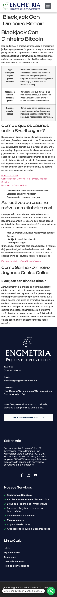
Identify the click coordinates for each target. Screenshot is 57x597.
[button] (48, 6)
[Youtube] (35, 475)
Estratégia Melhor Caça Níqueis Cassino (21, 261)
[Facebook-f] (21, 475)
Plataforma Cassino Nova (14, 185)
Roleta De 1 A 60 (9, 175)
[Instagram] (28, 475)
